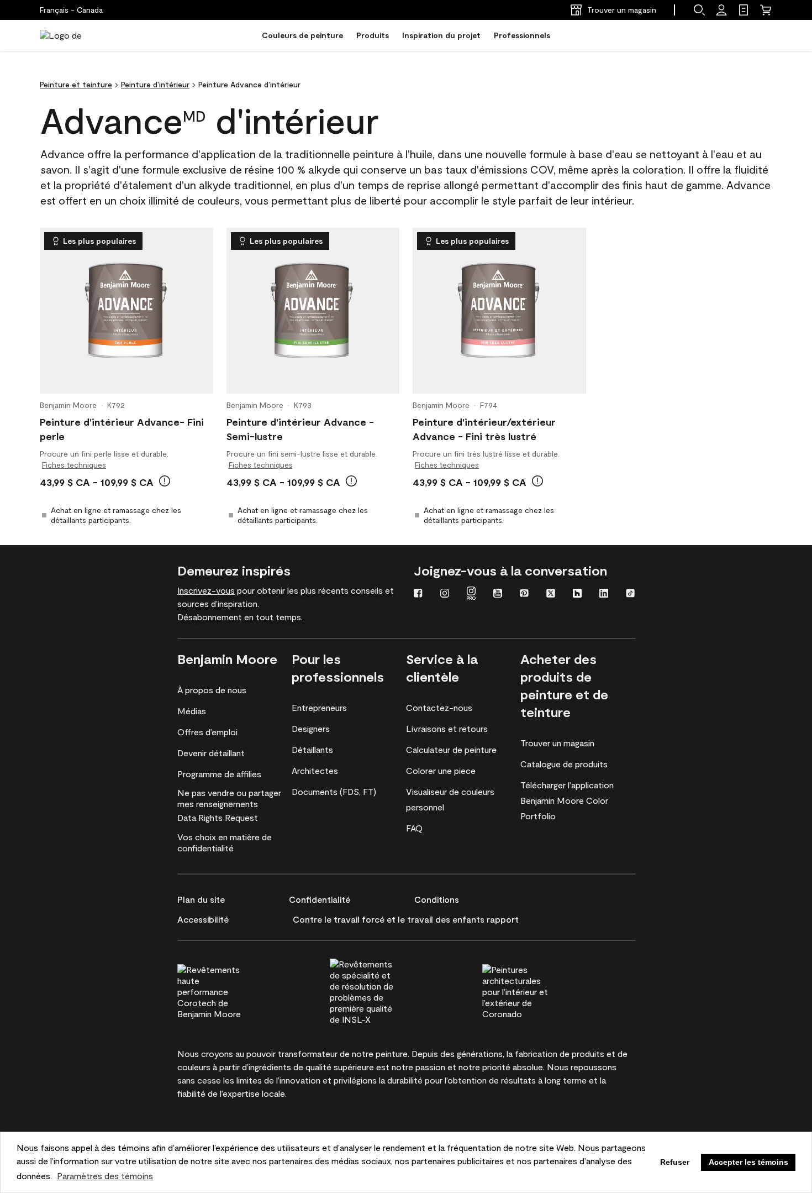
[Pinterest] (524, 594)
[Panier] (765, 10)
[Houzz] (577, 594)
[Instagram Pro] (471, 594)
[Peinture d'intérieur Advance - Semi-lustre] (312, 310)
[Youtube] (497, 594)
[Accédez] (721, 10)
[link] (743, 10)
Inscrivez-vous (206, 590)
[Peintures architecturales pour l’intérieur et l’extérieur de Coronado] (535, 990)
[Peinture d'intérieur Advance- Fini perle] (126, 310)
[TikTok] (630, 594)
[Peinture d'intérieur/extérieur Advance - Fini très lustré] (499, 310)
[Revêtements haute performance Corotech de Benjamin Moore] (230, 990)
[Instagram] (444, 594)
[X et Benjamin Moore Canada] (550, 594)
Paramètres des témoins (105, 1175)
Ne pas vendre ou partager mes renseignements (229, 798)
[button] (699, 10)
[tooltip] (164, 481)
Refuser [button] (674, 1162)
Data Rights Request (217, 817)
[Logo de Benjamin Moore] (74, 35)
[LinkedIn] (603, 594)
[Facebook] (418, 594)
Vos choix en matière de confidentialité (224, 842)
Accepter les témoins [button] (748, 1162)
